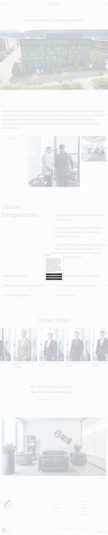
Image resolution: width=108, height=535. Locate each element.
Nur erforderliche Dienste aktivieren (54, 276)
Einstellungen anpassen (54, 279)
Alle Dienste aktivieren (54, 274)
